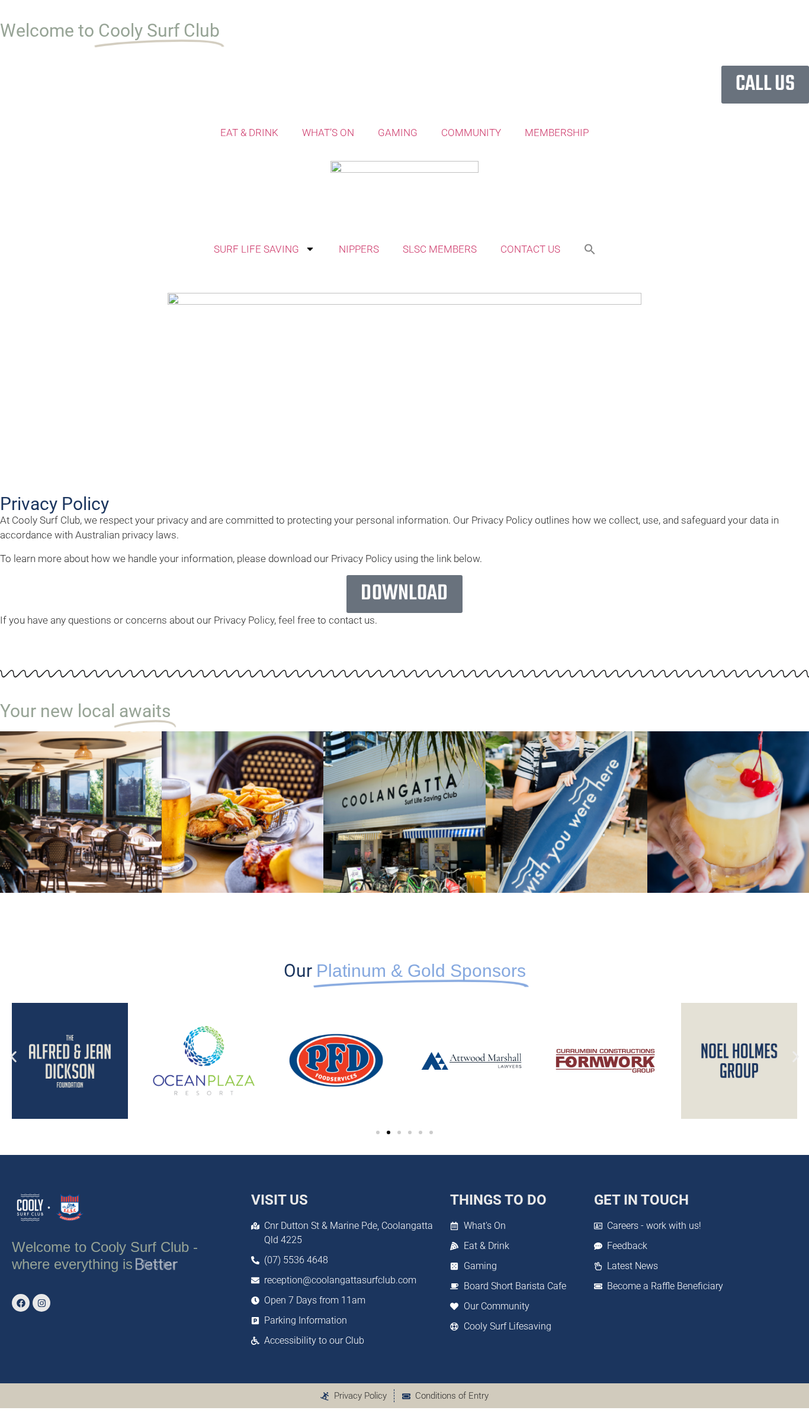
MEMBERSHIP (557, 132)
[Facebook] (21, 1303)
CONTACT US (530, 249)
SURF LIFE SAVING (256, 249)
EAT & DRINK (249, 132)
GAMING (398, 132)
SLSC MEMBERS (440, 249)
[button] (590, 249)
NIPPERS (359, 249)
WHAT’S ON (328, 132)
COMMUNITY (471, 132)
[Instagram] (41, 1303)
